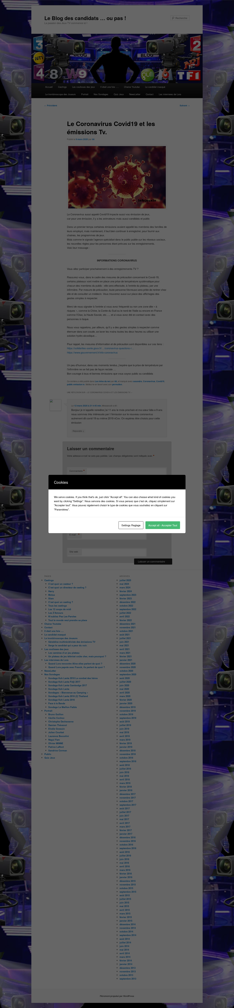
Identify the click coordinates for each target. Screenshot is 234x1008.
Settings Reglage (130, 525)
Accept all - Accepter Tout (162, 525)
